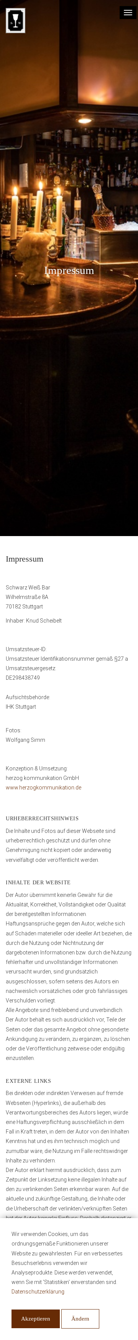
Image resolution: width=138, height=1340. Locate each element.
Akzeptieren (35, 1319)
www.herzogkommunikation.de (43, 787)
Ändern (80, 1319)
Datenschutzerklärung (38, 1292)
